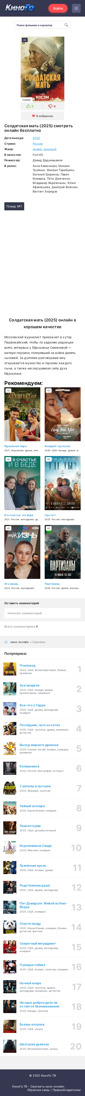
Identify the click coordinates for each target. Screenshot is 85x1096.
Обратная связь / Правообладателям (54, 1090)
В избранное (44, 116)
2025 (36, 138)
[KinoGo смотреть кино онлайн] (19, 8)
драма (37, 149)
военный (50, 149)
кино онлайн (19, 642)
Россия (38, 143)
